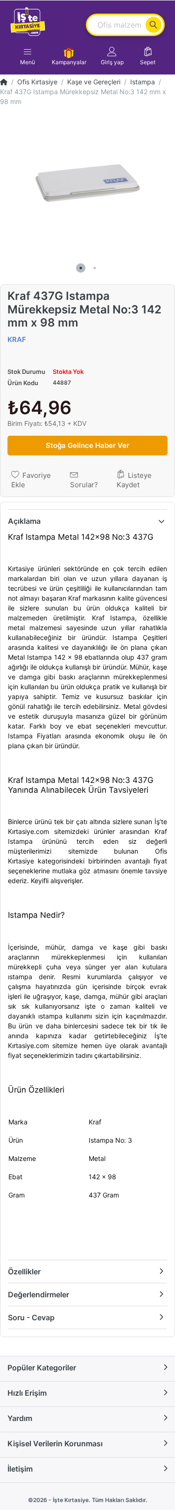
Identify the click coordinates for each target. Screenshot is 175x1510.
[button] (112, 56)
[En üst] (3, 82)
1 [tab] (80, 268)
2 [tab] (94, 268)
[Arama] (153, 25)
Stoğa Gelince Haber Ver (87, 445)
